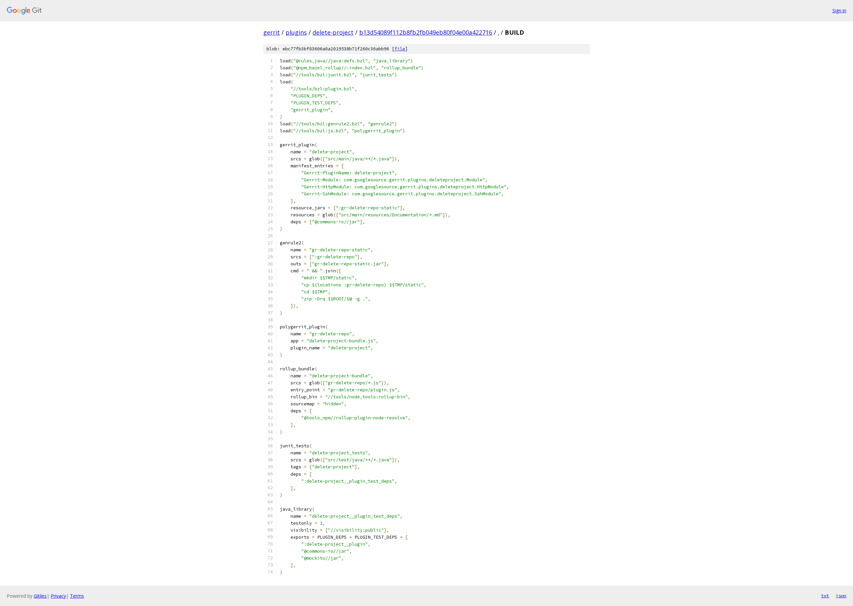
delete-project (333, 32)
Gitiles (40, 596)
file (400, 49)
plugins (296, 32)
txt (825, 596)
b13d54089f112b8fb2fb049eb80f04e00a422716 (425, 32)
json (841, 596)
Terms (77, 596)
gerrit (271, 32)
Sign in (839, 10)
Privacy (58, 596)
